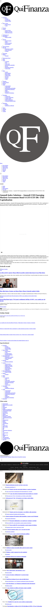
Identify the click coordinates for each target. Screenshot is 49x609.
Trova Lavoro (8, 30)
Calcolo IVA (7, 96)
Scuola (4, 408)
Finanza (6, 18)
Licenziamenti (5, 420)
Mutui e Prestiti (8, 37)
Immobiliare (5, 36)
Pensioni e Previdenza (9, 92)
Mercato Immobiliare (7, 370)
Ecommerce (5, 411)
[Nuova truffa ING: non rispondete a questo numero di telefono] (26, 523)
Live (1, 270)
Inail (3, 433)
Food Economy (8, 40)
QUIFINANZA (41, 464)
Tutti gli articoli (3, 306)
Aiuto (37, 467)
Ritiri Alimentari (8, 50)
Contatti (4, 111)
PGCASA (21, 464)
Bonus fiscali (7, 351)
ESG (6, 62)
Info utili (4, 47)
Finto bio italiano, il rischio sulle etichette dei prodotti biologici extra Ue (14, 340)
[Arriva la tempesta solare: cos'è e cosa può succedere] (26, 527)
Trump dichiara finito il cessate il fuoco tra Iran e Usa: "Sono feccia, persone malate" (17, 334)
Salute (4, 107)
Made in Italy (5, 415)
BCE (4, 424)
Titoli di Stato (8, 75)
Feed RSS (20, 456)
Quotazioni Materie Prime (10, 101)
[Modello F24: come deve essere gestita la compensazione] (26, 595)
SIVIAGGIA (37, 464)
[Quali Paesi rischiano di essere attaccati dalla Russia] (26, 577)
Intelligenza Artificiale (9, 105)
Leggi (6, 25)
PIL (3, 429)
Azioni (6, 72)
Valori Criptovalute (9, 99)
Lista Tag (4, 439)
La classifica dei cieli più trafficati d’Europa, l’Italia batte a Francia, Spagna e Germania (17, 322)
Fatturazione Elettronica (10, 89)
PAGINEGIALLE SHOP (16, 464)
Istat (3, 428)
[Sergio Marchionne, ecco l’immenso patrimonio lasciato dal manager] (26, 581)
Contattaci (9, 456)
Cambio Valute (8, 98)
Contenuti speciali (3, 456)
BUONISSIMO (46, 464)
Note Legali (16, 467)
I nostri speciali (6, 82)
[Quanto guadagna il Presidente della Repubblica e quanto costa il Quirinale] (26, 514)
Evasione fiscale (8, 353)
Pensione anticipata (9, 361)
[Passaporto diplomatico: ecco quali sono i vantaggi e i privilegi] (26, 518)
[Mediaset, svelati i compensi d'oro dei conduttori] (26, 550)
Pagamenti (5, 407)
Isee (3, 431)
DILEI (34, 464)
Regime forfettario (8, 354)
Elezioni (6, 55)
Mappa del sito (15, 456)
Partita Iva (7, 91)
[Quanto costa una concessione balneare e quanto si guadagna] (26, 487)
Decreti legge (5, 403)
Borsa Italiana (8, 73)
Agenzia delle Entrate (7, 410)
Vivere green (7, 68)
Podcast (4, 83)
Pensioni (4, 28)
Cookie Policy (25, 467)
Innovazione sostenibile (10, 65)
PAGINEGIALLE (9, 464)
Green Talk (7, 63)
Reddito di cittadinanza (7, 409)
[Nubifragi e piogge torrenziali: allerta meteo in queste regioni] (26, 541)
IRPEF (4, 421)
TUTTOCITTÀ (31, 464)
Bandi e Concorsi (8, 31)
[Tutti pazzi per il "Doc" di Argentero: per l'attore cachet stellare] (26, 496)
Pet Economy (8, 44)
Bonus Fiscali (8, 24)
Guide (4, 84)
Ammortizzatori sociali (7, 417)
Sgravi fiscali (5, 413)
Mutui (6, 90)
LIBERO (2, 464)
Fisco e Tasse (5, 23)
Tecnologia (5, 103)
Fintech (6, 104)
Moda (6, 41)
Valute (6, 79)
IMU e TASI (5, 426)
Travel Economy (8, 43)
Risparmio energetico (9, 67)
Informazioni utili (6, 355)
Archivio (24, 456)
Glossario (4, 81)
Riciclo (6, 66)
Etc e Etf (4, 189)
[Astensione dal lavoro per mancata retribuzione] (26, 554)
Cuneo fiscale (5, 432)
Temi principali (6, 437)
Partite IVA (7, 369)
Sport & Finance (6, 46)
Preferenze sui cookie (32, 467)
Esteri (4, 59)
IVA (3, 418)
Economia (5, 17)
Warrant (6, 77)
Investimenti (7, 19)
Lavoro (4, 29)
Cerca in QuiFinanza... (5, 455)
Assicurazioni (8, 85)
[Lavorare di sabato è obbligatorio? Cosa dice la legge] (26, 572)
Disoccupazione (8, 368)
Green (4, 60)
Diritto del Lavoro (8, 32)
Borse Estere (7, 74)
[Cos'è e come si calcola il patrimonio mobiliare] (26, 531)
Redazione (5, 398)
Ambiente (7, 61)
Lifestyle (4, 39)
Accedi (2, 183)
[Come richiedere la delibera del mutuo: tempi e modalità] (26, 585)
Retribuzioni (7, 367)
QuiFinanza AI (6, 35)
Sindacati (4, 422)
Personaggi (5, 53)
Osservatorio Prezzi (6, 58)
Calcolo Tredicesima (9, 97)
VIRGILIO (5, 464)
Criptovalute (7, 87)
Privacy (21, 467)
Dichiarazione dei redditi (7, 404)
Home (4, 186)
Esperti (4, 110)
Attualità (4, 109)
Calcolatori (5, 95)
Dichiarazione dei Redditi (10, 88)
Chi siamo (12, 467)
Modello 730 (5, 435)
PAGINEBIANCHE (25, 464)
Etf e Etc (7, 76)
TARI (4, 436)
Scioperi (6, 51)
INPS (4, 406)
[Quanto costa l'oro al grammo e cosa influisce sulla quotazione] (26, 505)
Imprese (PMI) (8, 21)
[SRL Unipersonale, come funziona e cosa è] (26, 563)
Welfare (4, 414)
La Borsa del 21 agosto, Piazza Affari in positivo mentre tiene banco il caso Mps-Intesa (22, 272)
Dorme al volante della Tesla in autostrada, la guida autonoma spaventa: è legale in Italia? (18, 328)
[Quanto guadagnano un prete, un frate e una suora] (26, 478)
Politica (4, 54)
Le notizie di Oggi (6, 438)
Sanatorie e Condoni (7, 416)
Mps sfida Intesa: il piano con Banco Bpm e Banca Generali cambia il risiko (19, 291)
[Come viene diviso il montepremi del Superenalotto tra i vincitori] (26, 491)
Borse (4, 70)
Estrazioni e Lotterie (9, 48)
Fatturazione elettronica (7, 430)
